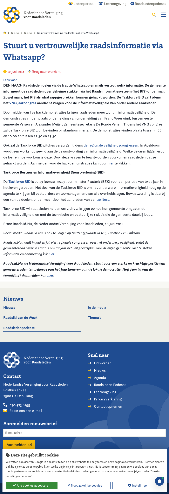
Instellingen (140, 485)
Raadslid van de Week (20, 317)
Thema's (94, 317)
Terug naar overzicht (46, 72)
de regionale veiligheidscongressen (111, 145)
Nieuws (15, 32)
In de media (97, 307)
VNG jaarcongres (22, 103)
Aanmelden (17, 444)
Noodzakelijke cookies (86, 485)
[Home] (33, 15)
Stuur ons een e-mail (25, 410)
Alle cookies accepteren (33, 485)
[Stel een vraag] (159, 481)
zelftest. (103, 199)
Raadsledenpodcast (19, 327)
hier (111, 163)
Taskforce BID (19, 181)
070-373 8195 (19, 405)
